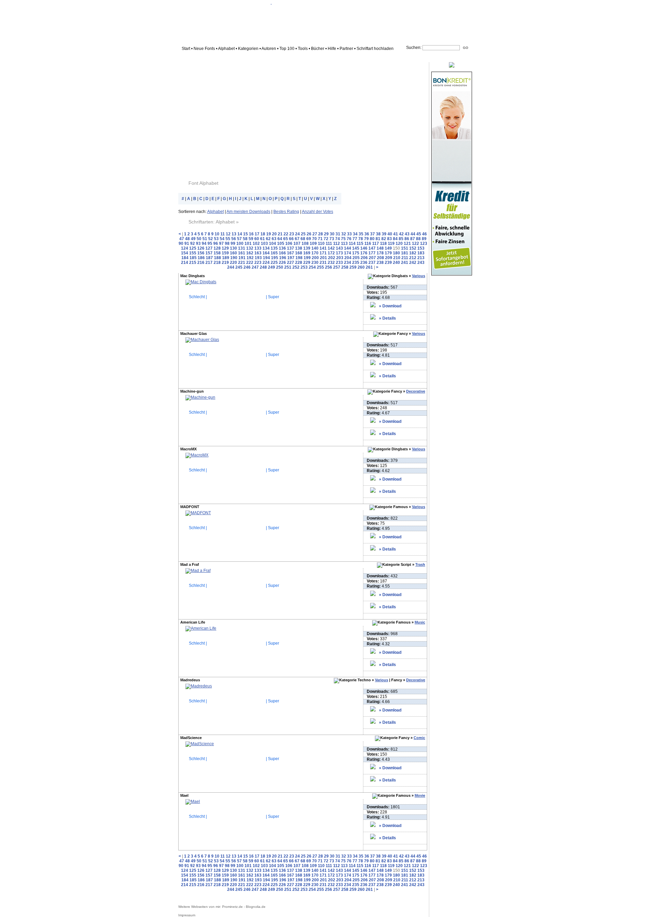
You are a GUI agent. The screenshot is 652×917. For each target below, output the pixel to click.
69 (308, 238)
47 (181, 238)
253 (304, 267)
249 (271, 267)
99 (233, 243)
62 (268, 238)
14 (239, 234)
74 (337, 238)
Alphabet (226, 48)
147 (372, 248)
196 (282, 257)
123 (423, 243)
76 (349, 238)
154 (184, 253)
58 (245, 238)
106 (288, 243)
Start (186, 48)
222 (249, 262)
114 (352, 243)
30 (332, 234)
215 (192, 262)
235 (355, 262)
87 (412, 238)
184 (184, 257)
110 (321, 243)
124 (184, 248)
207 (372, 257)
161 (241, 253)
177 (372, 253)
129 (225, 248)
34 (355, 234)
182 (412, 253)
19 (268, 234)
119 (391, 243)
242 (412, 262)
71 (320, 238)
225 (274, 262)
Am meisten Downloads (248, 211)
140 (315, 248)
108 (305, 243)
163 (257, 253)
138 (298, 248)
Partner (346, 48)
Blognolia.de (256, 907)
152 (412, 248)
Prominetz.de (232, 907)
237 (372, 262)
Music (420, 622)
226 (282, 262)
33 (349, 234)
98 (227, 243)
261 (369, 267)
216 (200, 262)
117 (375, 243)
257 (336, 267)
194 (266, 257)
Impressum (186, 915)
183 (420, 253)
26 (309, 234)
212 (412, 257)
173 (339, 253)
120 (399, 243)
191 (242, 257)
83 (389, 238)
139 (306, 248)
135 (274, 248)
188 (217, 257)
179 (388, 253)
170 (315, 253)
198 (299, 257)
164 (266, 253)
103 (264, 243)
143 (339, 248)
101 (248, 243)
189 (225, 257)
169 (306, 253)
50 (199, 238)
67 (297, 238)
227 (290, 262)
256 (328, 267)
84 (395, 238)
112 (336, 243)
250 (279, 267)
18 (262, 234)
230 (315, 262)
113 (344, 243)
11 (222, 234)
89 (424, 238)
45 (418, 234)
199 (307, 257)
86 (406, 238)
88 (418, 238)
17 (257, 234)
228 (298, 262)
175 (355, 253)
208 (380, 257)
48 (187, 238)
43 (407, 234)
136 (282, 248)
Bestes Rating (286, 211)
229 (306, 262)
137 (290, 248)
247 (255, 267)
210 (396, 257)
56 (233, 238)
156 (200, 253)
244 (230, 267)
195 (274, 257)
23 (291, 234)
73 (331, 238)
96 (215, 243)
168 (298, 253)
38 (378, 234)
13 (234, 234)
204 (347, 257)
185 (193, 257)
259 (353, 267)
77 (354, 238)
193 (258, 257)
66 (291, 238)
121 (407, 243)
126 (200, 248)
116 (367, 243)
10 (217, 234)
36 (366, 234)
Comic (419, 738)
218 (217, 262)
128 (217, 248)
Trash (420, 564)
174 (347, 253)
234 (347, 262)
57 (239, 238)
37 (372, 234)
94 (204, 243)
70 (314, 238)
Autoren (268, 48)
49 (193, 238)
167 (290, 253)
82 (383, 238)
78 (360, 238)
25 (303, 234)
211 (404, 257)
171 (323, 253)
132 (249, 248)
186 (201, 257)
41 (395, 234)
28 (320, 234)
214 (184, 262)
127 (209, 248)
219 (225, 262)
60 (256, 238)
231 (323, 262)
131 (241, 248)
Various (418, 276)
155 (192, 253)
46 (424, 234)
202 (331, 257)
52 (210, 238)
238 (380, 262)
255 (320, 267)
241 (404, 262)
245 (238, 267)
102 (256, 243)
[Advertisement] (302, 118)
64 (279, 238)
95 (209, 243)
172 (331, 253)
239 (388, 262)
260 (361, 267)
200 (315, 257)
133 (257, 248)
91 (186, 243)
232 (331, 262)
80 (372, 238)
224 (266, 262)
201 (323, 257)
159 (225, 253)
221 (241, 262)
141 (323, 248)
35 (361, 234)
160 (233, 253)
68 (303, 238)
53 (216, 238)
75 (343, 238)
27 (314, 234)
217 (209, 262)
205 (356, 257)
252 (296, 267)
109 (313, 243)
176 (363, 253)
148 (380, 248)
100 (239, 243)
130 (233, 248)
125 (192, 248)
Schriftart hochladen (375, 48)
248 (263, 267)
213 (420, 257)
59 (251, 238)
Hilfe (332, 48)
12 (228, 234)
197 (290, 257)
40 (389, 234)
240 (396, 262)
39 (384, 234)
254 (312, 267)
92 (192, 243)
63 (274, 238)
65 (285, 238)
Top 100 (286, 48)
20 (274, 234)
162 (249, 253)
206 (364, 257)
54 (222, 238)
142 (331, 248)
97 (221, 243)
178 (380, 253)
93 (198, 243)
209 (388, 257)
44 (413, 234)
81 (378, 238)
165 (274, 253)
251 (287, 267)
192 (250, 257)
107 (297, 243)
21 (280, 234)
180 (396, 253)
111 (329, 243)
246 (247, 267)
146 (363, 248)
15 (245, 234)
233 (339, 262)
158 (217, 253)
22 (286, 234)
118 (383, 243)
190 (233, 257)
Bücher (317, 48)
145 (355, 248)
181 (404, 253)
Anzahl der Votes (317, 211)
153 (420, 248)
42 (401, 234)
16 (251, 234)
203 (339, 257)
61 (262, 238)
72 (326, 238)
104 (272, 243)
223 (257, 262)
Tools (303, 48)
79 (366, 238)
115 (360, 243)
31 (338, 234)
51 (204, 238)
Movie (420, 795)
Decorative (415, 391)
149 (388, 248)
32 (343, 234)
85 (401, 238)
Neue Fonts (204, 48)
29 (326, 234)
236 (363, 262)
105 (280, 243)
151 (404, 248)
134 (266, 248)
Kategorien (248, 48)
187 (209, 257)
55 (227, 238)
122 (415, 243)
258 (344, 267)
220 (233, 262)
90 (181, 243)
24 (297, 234)
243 (420, 262)
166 (282, 253)
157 (209, 253)
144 (347, 248)
